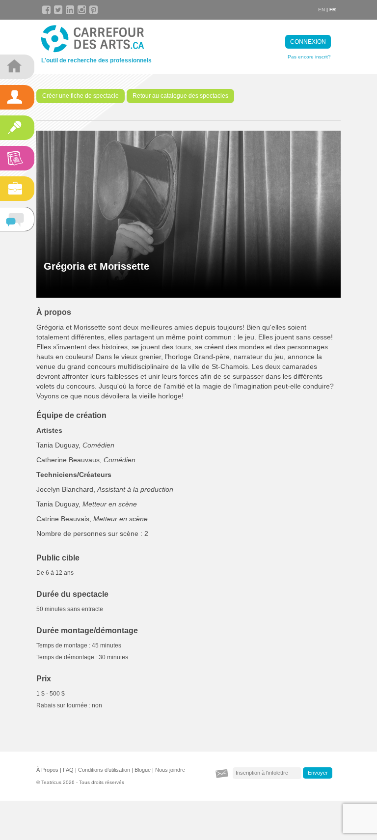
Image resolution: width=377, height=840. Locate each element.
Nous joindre (170, 770)
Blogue (143, 770)
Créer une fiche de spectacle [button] (80, 95)
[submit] (317, 773)
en (321, 9)
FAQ (68, 770)
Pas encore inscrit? (309, 56)
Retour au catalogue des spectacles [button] (180, 95)
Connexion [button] (308, 41)
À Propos (47, 770)
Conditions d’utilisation (104, 770)
